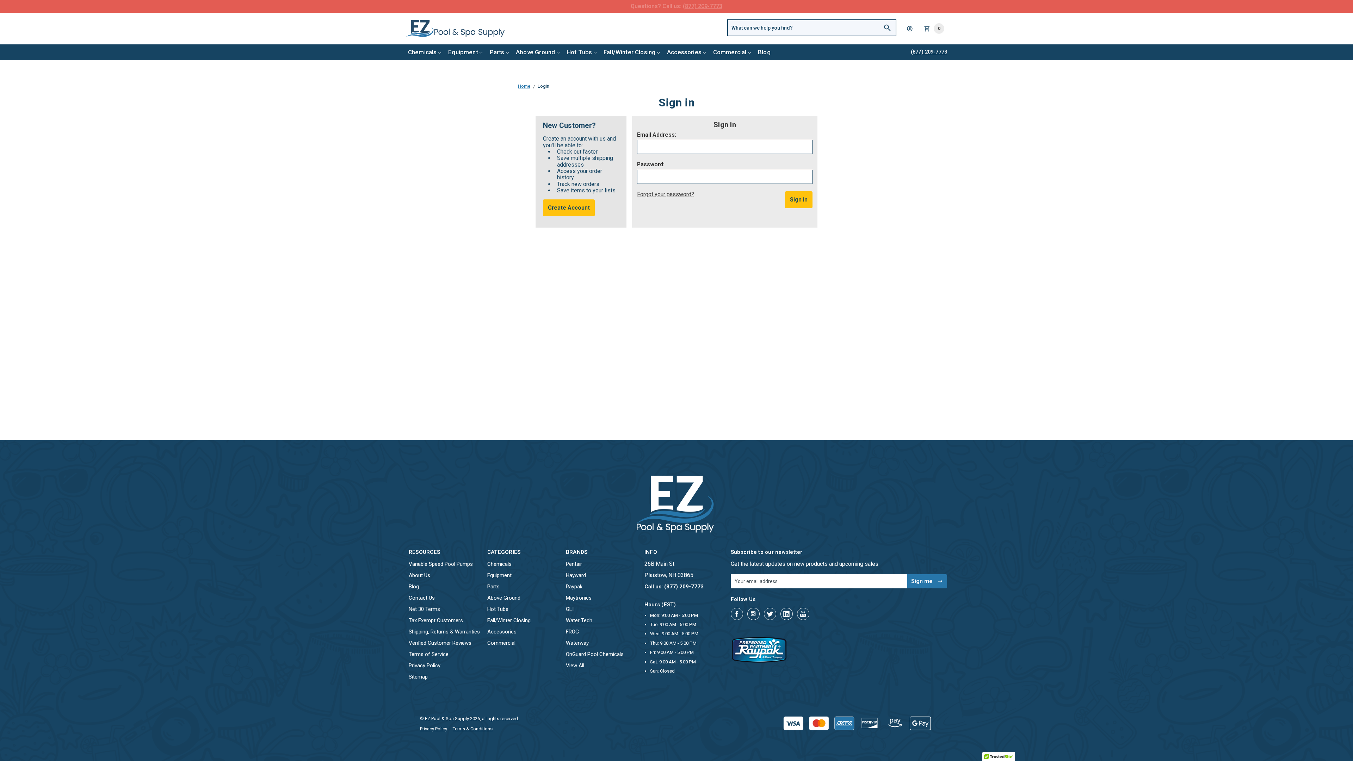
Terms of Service (429, 654)
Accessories (684, 52)
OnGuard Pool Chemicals (595, 654)
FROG (572, 632)
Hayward (576, 575)
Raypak (574, 586)
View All (575, 665)
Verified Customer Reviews (440, 643)
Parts (497, 52)
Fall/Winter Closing (629, 52)
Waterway (577, 643)
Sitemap (418, 677)
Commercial (730, 52)
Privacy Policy (424, 665)
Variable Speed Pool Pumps (441, 564)
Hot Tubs (579, 52)
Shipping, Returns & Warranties (444, 632)
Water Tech (579, 620)
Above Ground (535, 52)
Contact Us (422, 598)
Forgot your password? (665, 194)
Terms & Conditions (473, 728)
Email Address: (656, 135)
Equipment (463, 52)
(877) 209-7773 (702, 6)
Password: (651, 164)
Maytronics (579, 598)
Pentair (574, 564)
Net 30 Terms (424, 609)
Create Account (569, 207)
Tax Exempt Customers (436, 620)
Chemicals (422, 52)
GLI (570, 609)
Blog (764, 52)
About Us (419, 575)
